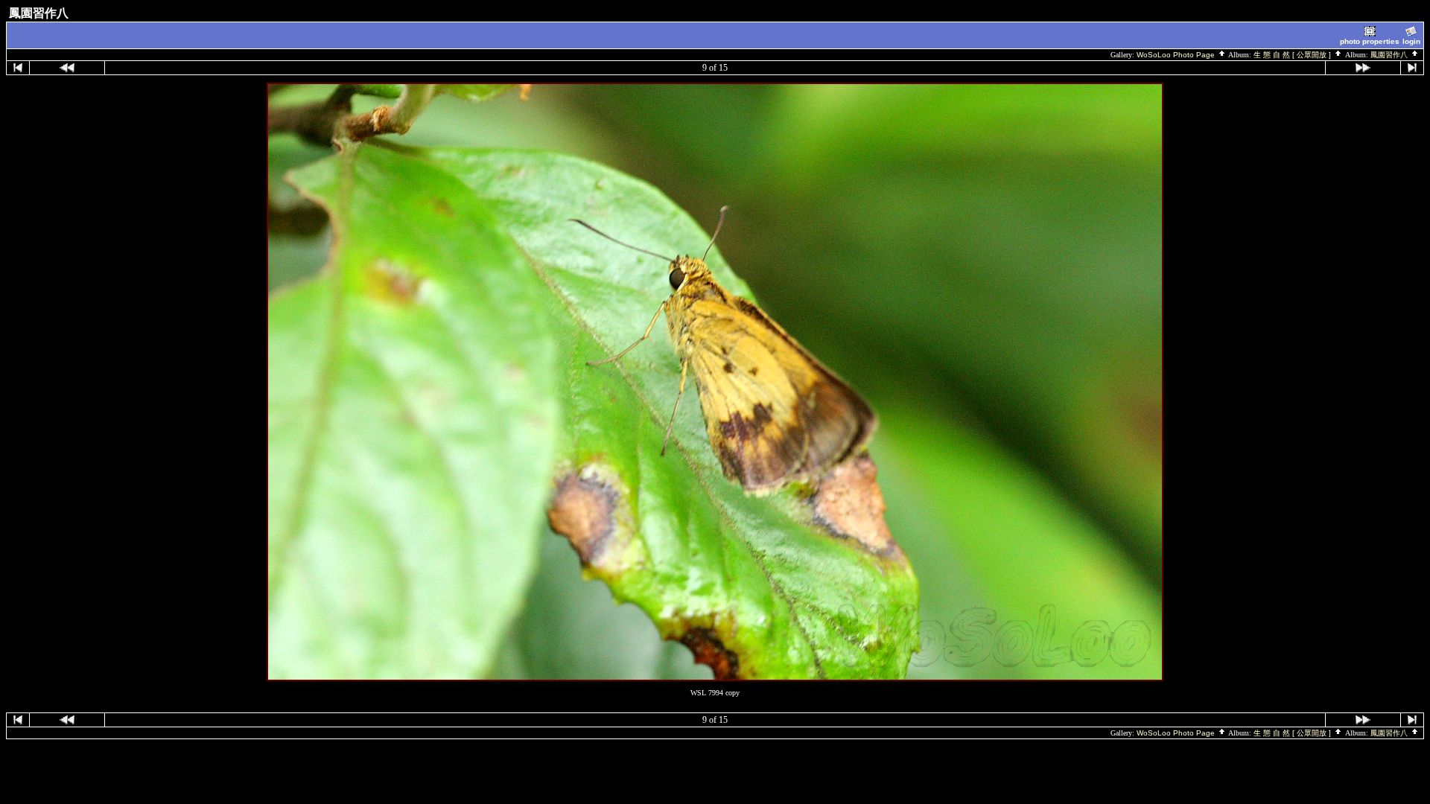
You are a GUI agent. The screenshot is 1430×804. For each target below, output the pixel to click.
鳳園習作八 (1390, 55)
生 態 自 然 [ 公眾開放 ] (1293, 55)
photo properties (1369, 41)
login (1411, 41)
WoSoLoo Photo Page (1177, 55)
